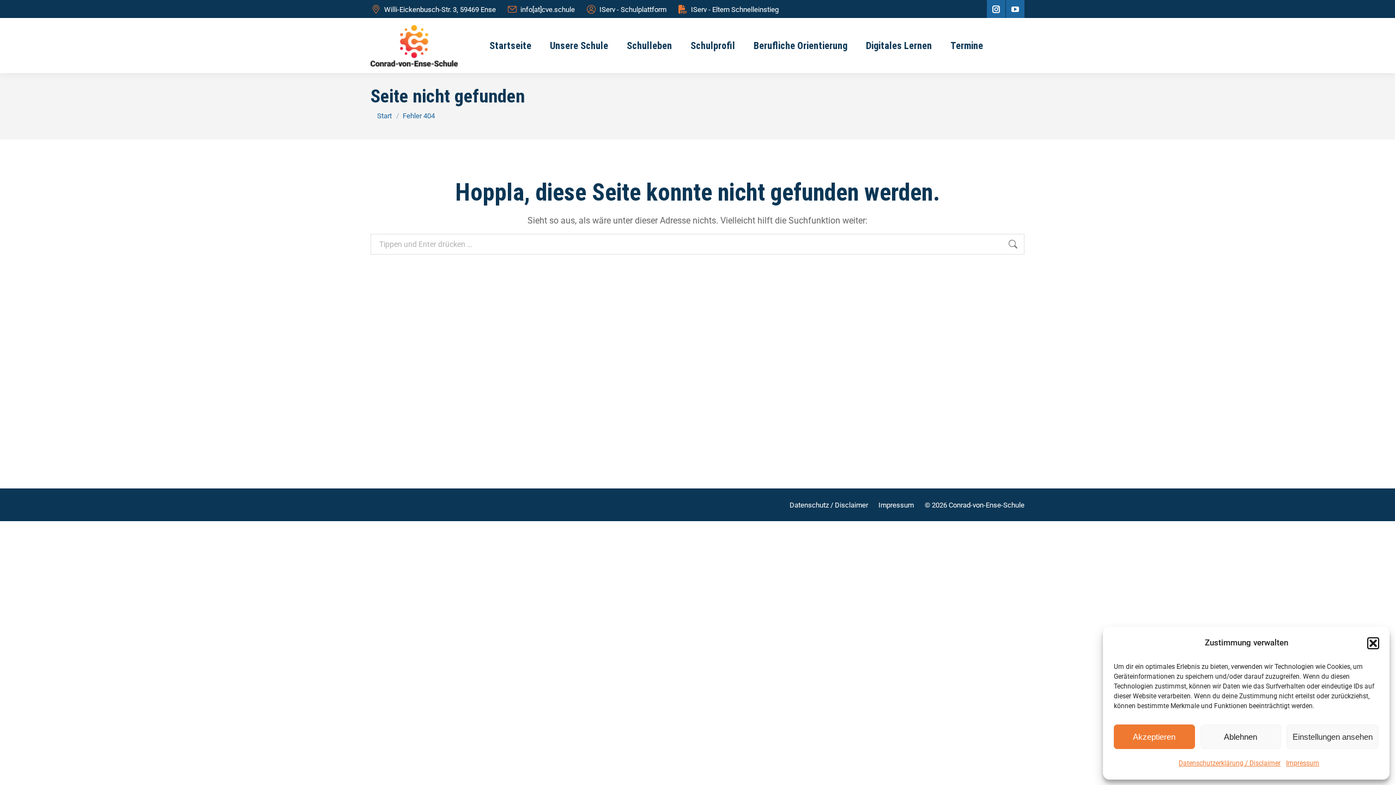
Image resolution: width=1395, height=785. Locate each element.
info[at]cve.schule (547, 9)
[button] (1373, 643)
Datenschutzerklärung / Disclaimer (1230, 763)
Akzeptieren (1154, 736)
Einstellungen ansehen (1333, 736)
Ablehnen (1240, 736)
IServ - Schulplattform (632, 9)
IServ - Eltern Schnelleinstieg (735, 9)
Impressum (1302, 763)
